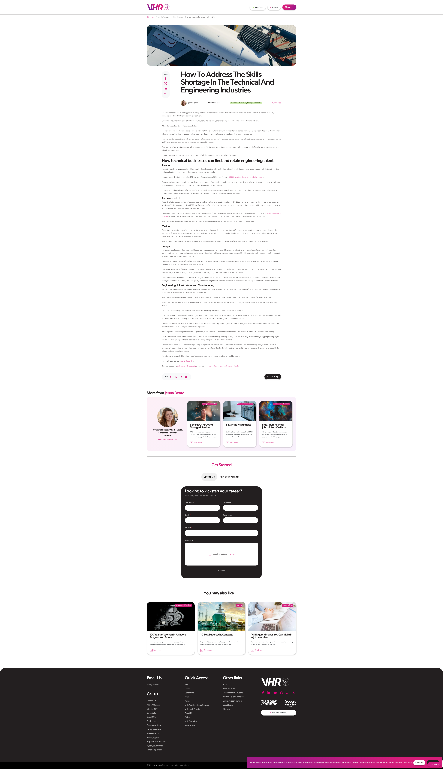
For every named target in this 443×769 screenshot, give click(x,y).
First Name (189, 502)
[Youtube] (275, 693)
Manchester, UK (153, 734)
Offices (187, 717)
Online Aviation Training (232, 701)
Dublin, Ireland (152, 721)
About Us (188, 713)
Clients (187, 689)
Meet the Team (229, 689)
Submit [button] (222, 571)
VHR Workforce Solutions (233, 693)
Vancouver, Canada (154, 750)
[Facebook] (263, 693)
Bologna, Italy (152, 709)
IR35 (225, 685)
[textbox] (202, 508)
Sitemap (226, 709)
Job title (188, 528)
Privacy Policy (174, 765)
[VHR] (158, 7)
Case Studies (228, 705)
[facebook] (165, 78)
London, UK (151, 701)
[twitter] (165, 83)
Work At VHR (190, 726)
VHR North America (192, 709)
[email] (165, 93)
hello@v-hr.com (153, 685)
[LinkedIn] (268, 693)
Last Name (227, 502)
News (187, 701)
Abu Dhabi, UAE (153, 705)
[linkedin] (165, 88)
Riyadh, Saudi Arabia (155, 746)
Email (187, 515)
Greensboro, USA (154, 725)
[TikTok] (287, 693)
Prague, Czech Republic (156, 742)
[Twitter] (293, 693)
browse (232, 554)
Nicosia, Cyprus (153, 738)
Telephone (227, 515)
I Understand (419, 762)
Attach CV (189, 540)
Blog (187, 697)
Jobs (186, 685)
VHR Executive (191, 721)
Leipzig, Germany (154, 730)
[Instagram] (281, 693)
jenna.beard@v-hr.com (167, 439)
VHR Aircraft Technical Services (197, 705)
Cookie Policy (184, 765)
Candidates (189, 693)
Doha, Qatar (151, 713)
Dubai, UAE (151, 717)
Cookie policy (407, 762)
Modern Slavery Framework (234, 697)
